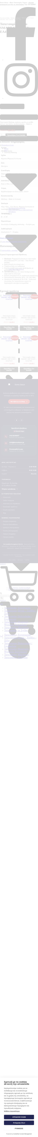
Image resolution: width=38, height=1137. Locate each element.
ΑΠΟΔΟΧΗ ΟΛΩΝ (19, 1117)
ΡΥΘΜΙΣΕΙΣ (19, 1128)
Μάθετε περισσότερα (12, 1111)
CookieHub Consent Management (22, 1134)
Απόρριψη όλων (19, 1123)
